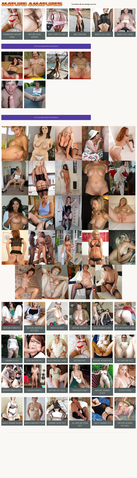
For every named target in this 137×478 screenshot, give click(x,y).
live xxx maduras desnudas (46, 117)
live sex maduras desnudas (46, 46)
